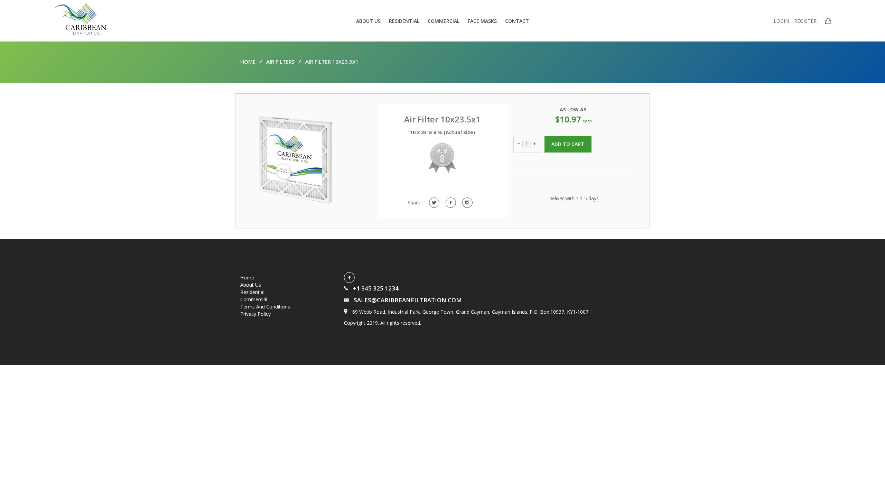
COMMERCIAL (443, 21)
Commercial (253, 299)
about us (368, 21)
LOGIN (781, 21)
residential (404, 21)
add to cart (568, 144)
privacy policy (255, 314)
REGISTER (805, 21)
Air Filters (280, 61)
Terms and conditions (265, 306)
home (247, 61)
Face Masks (482, 21)
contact (517, 21)
